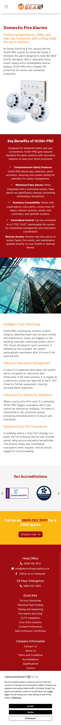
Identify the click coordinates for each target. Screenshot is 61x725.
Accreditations (30, 659)
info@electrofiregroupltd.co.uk (31, 568)
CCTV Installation (30, 617)
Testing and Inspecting (30, 609)
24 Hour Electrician (30, 600)
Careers (30, 668)
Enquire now (29, 534)
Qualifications (30, 663)
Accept (30, 706)
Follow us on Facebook (32, 573)
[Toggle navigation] (6, 7)
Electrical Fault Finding (30, 604)
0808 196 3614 (32, 563)
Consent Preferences (30, 626)
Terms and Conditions (30, 655)
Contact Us (30, 646)
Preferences (30, 718)
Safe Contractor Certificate (30, 630)
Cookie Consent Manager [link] (14, 677)
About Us (30, 650)
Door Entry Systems (30, 622)
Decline (30, 712)
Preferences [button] (16, 698)
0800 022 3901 (34, 520)
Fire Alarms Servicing (30, 613)
